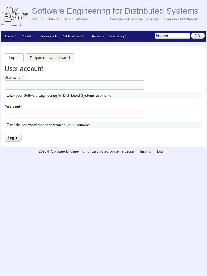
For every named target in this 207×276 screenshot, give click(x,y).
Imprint (145, 151)
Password (13, 107)
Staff (27, 36)
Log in (15, 56)
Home (8, 36)
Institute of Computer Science (134, 19)
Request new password (50, 58)
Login (161, 151)
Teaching (116, 36)
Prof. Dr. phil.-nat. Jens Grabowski (60, 19)
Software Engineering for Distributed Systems (115, 11)
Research (49, 36)
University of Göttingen (179, 19)
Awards (98, 36)
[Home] (16, 17)
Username (14, 78)
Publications (71, 36)
